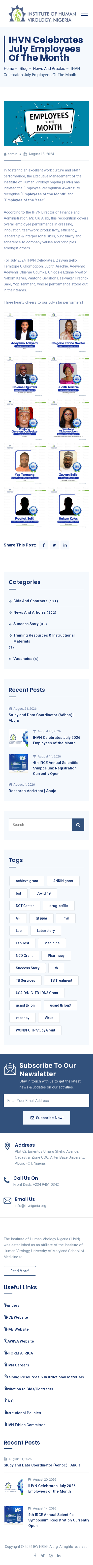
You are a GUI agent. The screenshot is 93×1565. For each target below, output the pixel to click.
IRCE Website (16, 1317)
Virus (49, 1018)
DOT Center (25, 906)
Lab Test (22, 943)
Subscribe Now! (49, 1118)
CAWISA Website (19, 1341)
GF (18, 918)
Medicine (52, 943)
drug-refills (58, 906)
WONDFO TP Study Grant (35, 1030)
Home (9, 68)
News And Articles (29, 612)
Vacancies (22, 658)
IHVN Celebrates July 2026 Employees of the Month (56, 740)
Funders (12, 1305)
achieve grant (27, 881)
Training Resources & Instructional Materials (44, 638)
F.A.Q (9, 1401)
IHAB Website (17, 1329)
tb (56, 968)
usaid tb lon (25, 1005)
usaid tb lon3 (60, 1005)
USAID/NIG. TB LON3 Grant (37, 993)
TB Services (25, 980)
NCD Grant (24, 956)
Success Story (25, 624)
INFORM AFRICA (19, 1353)
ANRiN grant (63, 881)
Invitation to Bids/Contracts (29, 1389)
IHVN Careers (17, 1365)
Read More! (19, 1271)
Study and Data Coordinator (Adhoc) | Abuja (41, 718)
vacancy (22, 1018)
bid (18, 893)
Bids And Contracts (30, 601)
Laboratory (46, 931)
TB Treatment (61, 980)
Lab (19, 931)
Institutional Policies (23, 1413)
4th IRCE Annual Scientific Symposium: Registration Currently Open (55, 768)
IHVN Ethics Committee (25, 1425)
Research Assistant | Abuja (32, 791)
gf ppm (41, 918)
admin (12, 154)
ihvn (65, 918)
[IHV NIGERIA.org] (42, 13)
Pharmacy (56, 956)
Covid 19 (43, 893)
